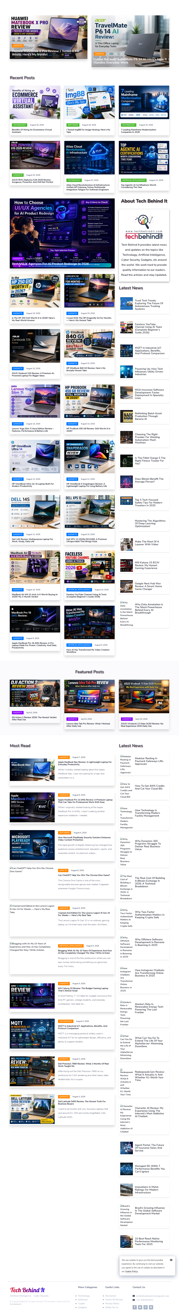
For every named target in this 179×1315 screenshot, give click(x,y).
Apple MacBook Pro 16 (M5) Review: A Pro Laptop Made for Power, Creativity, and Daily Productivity (34, 645)
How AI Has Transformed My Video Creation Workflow (87, 651)
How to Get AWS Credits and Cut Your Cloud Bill (150, 787)
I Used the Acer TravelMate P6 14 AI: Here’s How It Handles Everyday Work (130, 61)
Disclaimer (110, 1295)
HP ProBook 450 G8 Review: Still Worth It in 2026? (88, 429)
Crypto (81, 1303)
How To (63, 870)
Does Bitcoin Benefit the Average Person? (149, 480)
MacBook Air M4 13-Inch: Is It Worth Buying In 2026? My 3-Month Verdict (35, 595)
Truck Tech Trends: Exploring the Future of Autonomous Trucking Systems (149, 304)
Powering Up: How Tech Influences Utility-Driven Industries (149, 371)
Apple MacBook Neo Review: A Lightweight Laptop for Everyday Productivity (85, 763)
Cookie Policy (131, 1271)
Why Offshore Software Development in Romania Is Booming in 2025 (149, 942)
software (73, 125)
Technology (19, 125)
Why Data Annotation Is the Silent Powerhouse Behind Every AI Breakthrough (149, 608)
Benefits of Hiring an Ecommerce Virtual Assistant (32, 131)
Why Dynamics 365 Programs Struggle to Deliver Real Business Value (148, 845)
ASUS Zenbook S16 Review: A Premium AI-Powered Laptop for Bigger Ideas (33, 374)
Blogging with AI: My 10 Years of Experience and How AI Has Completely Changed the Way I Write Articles (85, 951)
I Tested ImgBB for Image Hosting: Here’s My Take (88, 131)
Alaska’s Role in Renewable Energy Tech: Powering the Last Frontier (149, 1008)
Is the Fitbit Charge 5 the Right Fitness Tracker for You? (150, 460)
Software (83, 1299)
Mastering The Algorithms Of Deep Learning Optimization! (150, 523)
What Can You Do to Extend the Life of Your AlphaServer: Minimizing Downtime (149, 1042)
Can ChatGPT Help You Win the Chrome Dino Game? (84, 875)
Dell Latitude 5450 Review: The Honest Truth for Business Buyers (82, 1102)
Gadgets (17, 46)
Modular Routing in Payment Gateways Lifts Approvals (149, 761)
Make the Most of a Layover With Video (147, 543)
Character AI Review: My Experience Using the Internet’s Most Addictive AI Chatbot (149, 1112)
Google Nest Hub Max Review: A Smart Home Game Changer (148, 586)
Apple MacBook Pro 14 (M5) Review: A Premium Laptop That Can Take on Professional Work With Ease (85, 801)
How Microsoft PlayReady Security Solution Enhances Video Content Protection (84, 838)
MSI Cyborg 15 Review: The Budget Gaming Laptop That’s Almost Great (83, 989)
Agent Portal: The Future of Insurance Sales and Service (149, 1147)
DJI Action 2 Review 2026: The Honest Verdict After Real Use (34, 718)
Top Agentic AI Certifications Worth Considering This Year (138, 186)
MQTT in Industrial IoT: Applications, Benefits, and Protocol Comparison (150, 350)
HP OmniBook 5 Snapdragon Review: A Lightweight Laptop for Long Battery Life (86, 485)
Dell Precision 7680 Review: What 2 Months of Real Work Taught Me (83, 1065)
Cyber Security (41, 1295)
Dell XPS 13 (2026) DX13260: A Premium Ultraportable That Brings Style (86, 540)
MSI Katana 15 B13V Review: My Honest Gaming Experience (147, 565)
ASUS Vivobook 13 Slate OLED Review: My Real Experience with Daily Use (142, 724)
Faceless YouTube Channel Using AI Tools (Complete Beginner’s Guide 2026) (86, 595)
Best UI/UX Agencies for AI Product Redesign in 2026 (50, 264)
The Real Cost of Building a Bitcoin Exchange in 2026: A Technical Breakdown (150, 882)
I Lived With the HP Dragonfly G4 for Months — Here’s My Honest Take (88, 319)
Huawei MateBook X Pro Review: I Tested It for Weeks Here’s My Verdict (45, 53)
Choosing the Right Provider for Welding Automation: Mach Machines (147, 438)
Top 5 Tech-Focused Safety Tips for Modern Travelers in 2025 (148, 502)
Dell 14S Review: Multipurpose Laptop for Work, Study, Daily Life (32, 540)
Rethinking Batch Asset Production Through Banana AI (148, 416)
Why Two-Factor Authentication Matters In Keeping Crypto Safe (149, 914)
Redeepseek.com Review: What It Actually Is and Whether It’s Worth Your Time (149, 1076)
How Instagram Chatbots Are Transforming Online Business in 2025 (149, 973)
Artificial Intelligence (133, 180)
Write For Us (111, 1307)
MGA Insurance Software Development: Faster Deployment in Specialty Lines (149, 394)
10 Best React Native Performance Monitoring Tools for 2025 (149, 1241)
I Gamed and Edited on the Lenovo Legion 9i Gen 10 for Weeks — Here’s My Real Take (84, 914)
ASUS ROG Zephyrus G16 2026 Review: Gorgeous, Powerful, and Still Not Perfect (32, 181)
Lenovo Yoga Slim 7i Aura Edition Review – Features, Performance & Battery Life (33, 429)
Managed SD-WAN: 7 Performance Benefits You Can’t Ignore (150, 1168)
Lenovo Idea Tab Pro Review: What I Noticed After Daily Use (88, 724)
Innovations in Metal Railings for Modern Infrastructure (146, 1189)
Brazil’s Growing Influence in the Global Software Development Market (150, 1210)
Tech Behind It (15, 1304)
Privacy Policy (112, 1303)
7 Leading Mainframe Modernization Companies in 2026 (138, 131)
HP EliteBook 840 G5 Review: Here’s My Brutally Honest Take (85, 369)
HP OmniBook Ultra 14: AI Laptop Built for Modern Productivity (33, 485)
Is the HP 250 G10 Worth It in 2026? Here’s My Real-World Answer (33, 319)
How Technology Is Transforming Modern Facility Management (147, 813)
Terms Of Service (114, 1299)
